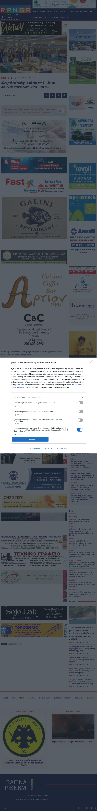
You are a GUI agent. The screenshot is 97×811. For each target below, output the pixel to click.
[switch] (80, 402)
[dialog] (48, 405)
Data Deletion (34, 448)
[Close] (92, 362)
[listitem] (48, 397)
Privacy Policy (62, 448)
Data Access (48, 448)
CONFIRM (30, 439)
